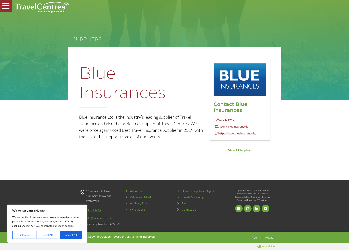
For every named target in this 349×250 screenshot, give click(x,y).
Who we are (137, 209)
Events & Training (193, 197)
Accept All (71, 234)
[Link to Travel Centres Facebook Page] (239, 208)
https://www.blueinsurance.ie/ (237, 133)
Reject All (47, 234)
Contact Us (189, 209)
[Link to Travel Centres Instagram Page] (248, 208)
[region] (47, 224)
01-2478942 (226, 119)
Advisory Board (139, 203)
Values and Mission (142, 197)
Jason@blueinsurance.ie (233, 126)
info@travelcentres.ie (99, 218)
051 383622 (93, 210)
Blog (184, 203)
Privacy (269, 237)
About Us (136, 191)
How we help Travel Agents (199, 191)
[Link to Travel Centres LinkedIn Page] (256, 208)
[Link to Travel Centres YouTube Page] (265, 208)
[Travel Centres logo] (42, 7)
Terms (256, 237)
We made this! (268, 246)
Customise (24, 234)
